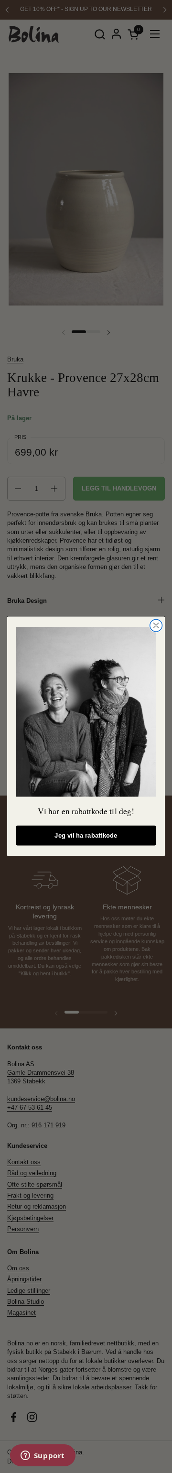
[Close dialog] (156, 626)
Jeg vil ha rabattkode (86, 836)
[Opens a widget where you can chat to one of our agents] (42, 1456)
